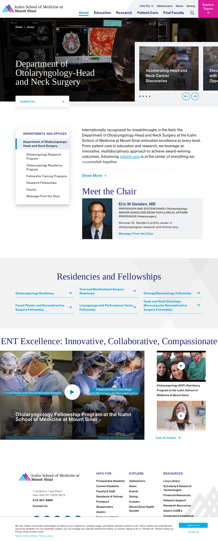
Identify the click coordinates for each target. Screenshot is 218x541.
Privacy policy (46, 536)
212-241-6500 (43, 500)
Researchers (104, 506)
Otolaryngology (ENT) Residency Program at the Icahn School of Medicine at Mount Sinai (178, 390)
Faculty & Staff (105, 491)
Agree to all (193, 525)
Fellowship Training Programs (46, 176)
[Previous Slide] (186, 96)
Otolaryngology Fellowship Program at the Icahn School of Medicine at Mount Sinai (73, 417)
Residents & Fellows (109, 496)
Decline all (193, 532)
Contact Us (40, 506)
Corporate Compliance (178, 515)
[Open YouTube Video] (72, 392)
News (179, 6)
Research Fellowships (41, 183)
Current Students (107, 486)
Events (133, 491)
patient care (130, 156)
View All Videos (166, 437)
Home (18, 27)
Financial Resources (177, 495)
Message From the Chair (43, 196)
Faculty (31, 189)
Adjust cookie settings (26, 536)
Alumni (101, 512)
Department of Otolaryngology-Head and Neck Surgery (45, 144)
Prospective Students (110, 481)
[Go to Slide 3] (146, 96)
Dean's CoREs (173, 510)
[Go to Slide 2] (143, 96)
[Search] (192, 13)
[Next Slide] (195, 96)
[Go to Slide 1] (140, 96)
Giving (191, 6)
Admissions (165, 6)
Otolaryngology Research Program (43, 157)
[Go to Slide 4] (149, 96)
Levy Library (171, 481)
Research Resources (177, 505)
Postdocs (102, 501)
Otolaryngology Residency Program (44, 167)
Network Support (174, 500)
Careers (134, 501)
